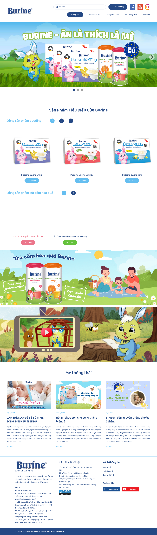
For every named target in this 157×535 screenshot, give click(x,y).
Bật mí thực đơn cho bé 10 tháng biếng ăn (74, 473)
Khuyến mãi (107, 467)
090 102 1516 (47, 505)
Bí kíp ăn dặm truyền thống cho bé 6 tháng (74, 476)
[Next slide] (152, 57)
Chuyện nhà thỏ (112, 14)
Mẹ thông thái (131, 14)
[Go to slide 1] (74, 90)
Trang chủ (75, 14)
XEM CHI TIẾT (28, 242)
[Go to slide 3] (82, 90)
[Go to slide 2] (78, 90)
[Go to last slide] (5, 57)
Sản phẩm (93, 14)
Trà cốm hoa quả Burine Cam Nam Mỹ (69, 236)
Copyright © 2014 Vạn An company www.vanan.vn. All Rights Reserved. (40, 531)
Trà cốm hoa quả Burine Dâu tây (28, 236)
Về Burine (146, 14)
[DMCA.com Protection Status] (78, 492)
